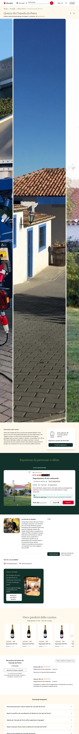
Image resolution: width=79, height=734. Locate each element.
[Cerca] (51, 3)
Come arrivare (53, 554)
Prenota (68, 502)
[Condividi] (70, 13)
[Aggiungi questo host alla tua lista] (74, 13)
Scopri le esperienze (61, 445)
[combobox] (38, 3)
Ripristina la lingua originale (15, 670)
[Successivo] (76, 220)
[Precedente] (2, 220)
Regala (55, 502)
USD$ (61, 3)
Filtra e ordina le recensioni (64, 660)
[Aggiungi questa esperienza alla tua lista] (29, 472)
